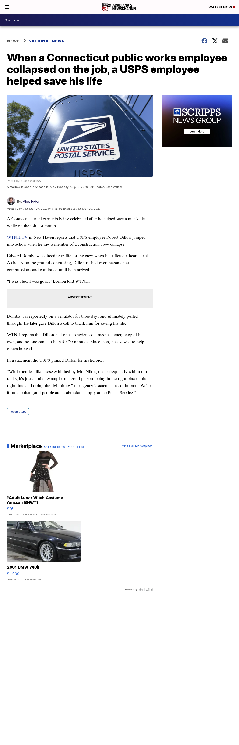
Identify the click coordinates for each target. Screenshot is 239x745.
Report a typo (18, 412)
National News (46, 41)
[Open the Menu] (7, 7)
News (13, 41)
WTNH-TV (17, 237)
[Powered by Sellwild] (146, 589)
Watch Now (220, 7)
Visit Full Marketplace (137, 446)
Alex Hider (31, 201)
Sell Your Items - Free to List (64, 447)
